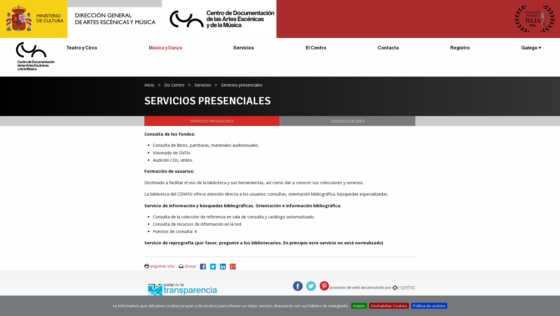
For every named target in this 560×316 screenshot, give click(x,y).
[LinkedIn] (223, 266)
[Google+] (233, 266)
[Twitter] (213, 266)
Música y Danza (165, 48)
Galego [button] (529, 48)
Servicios (243, 48)
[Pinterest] (324, 285)
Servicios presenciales (212, 121)
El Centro (316, 48)
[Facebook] (203, 266)
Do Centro (174, 85)
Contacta (388, 48)
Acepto (359, 305)
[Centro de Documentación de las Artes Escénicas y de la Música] (35, 56)
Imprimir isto (162, 266)
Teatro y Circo (81, 48)
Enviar (190, 266)
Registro (460, 48)
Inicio (149, 85)
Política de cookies (429, 305)
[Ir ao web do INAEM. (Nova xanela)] (280, 18)
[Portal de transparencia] (181, 289)
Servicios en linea (348, 121)
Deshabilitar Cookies (389, 305)
